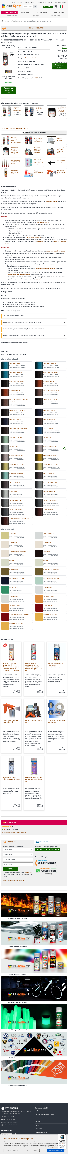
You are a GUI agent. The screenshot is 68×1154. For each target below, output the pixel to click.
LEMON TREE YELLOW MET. (16, 464)
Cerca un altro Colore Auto (9, 90)
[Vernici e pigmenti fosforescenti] (34, 1016)
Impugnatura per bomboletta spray (61, 172)
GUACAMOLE (12, 560)
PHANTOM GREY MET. (49, 473)
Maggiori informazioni (56, 1147)
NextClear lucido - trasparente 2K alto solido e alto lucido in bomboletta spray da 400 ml (33, 666)
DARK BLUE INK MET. (49, 410)
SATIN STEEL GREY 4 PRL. (50, 482)
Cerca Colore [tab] (11, 842)
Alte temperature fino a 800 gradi (17, 918)
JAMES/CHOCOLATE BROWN (51, 569)
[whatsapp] (50, 871)
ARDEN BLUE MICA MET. (49, 363)
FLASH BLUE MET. (48, 428)
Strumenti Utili (40, 2)
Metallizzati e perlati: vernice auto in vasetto (62, 109)
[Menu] (65, 1135)
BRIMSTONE (12, 533)
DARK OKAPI (46, 551)
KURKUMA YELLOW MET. (50, 455)
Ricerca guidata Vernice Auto (47, 849)
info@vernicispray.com (12, 1122)
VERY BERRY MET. (48, 510)
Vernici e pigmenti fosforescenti (18, 1030)
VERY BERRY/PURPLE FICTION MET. (19, 519)
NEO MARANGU (13, 587)
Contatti (50, 2)
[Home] (2, 21)
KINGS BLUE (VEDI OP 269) (16, 578)
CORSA (36, 78)
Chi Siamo (38, 1110)
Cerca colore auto (36, 28)
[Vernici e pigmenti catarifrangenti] (34, 988)
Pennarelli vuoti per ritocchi (61, 161)
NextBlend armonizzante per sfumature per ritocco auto (33, 779)
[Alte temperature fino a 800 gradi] (34, 905)
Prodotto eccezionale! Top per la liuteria (14, 832)
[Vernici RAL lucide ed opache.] (34, 960)
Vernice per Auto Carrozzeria (13, 21)
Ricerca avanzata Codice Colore (12, 880)
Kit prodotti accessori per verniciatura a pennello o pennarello (38, 151)
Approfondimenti (29, 2)
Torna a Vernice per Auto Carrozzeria (14, 128)
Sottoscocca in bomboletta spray (15, 172)
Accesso (49, 7)
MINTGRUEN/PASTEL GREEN (51, 578)
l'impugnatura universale (33, 237)
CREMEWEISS (13, 542)
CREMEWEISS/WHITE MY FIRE (17, 551)
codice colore (28, 872)
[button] (62, 7)
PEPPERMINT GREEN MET (16, 473)
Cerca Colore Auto (9, 12)
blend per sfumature (42, 222)
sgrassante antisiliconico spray (56, 251)
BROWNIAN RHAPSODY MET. (51, 390)
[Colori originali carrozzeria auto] (34, 933)
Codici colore (39, 1128)
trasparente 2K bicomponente (45, 268)
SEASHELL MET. (13, 491)
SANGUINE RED (47, 606)
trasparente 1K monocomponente (19, 274)
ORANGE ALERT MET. (49, 596)
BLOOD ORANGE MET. (49, 381)
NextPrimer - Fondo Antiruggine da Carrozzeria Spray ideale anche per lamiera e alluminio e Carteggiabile (11, 666)
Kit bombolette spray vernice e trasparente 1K (38, 140)
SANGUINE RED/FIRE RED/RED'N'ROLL (19, 615)
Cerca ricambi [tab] (43, 842)
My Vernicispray (60, 2)
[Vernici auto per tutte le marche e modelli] (34, 1044)
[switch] (62, 1147)
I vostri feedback (11, 822)
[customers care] (50, 862)
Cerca (10, 869)
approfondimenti (41, 279)
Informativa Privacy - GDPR (42, 1132)
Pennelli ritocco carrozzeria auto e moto (15, 161)
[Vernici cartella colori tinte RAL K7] (34, 1072)
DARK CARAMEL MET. (49, 419)
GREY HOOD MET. (48, 437)
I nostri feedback (39, 1118)
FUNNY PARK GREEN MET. (16, 437)
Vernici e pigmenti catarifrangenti (17, 1002)
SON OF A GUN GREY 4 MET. (51, 500)
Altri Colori (8, 83)
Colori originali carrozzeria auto (18, 946)
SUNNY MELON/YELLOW (50, 615)
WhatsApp (40, 242)
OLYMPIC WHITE (47, 587)
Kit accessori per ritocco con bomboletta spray (61, 150)
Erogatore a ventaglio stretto (38, 171)
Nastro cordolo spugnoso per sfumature (56, 721)
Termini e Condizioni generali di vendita (45, 1114)
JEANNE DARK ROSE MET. (50, 446)
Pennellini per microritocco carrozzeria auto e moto (38, 162)
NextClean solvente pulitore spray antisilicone (11, 778)
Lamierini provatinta (59, 139)
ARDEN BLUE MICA (14, 363)
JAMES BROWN (13, 569)
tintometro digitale (51, 201)
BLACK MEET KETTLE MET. (50, 372)
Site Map (38, 1121)
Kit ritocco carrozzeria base (39, 108)
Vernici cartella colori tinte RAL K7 (17, 1085)
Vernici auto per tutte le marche (18, 1058)
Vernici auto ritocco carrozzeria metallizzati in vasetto (15, 151)
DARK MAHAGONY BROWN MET (18, 428)
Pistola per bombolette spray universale (10, 721)
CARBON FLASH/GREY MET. (51, 399)
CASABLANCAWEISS (48, 533)
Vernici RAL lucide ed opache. (17, 974)
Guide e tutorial (16, 2)
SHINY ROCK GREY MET (49, 491)
